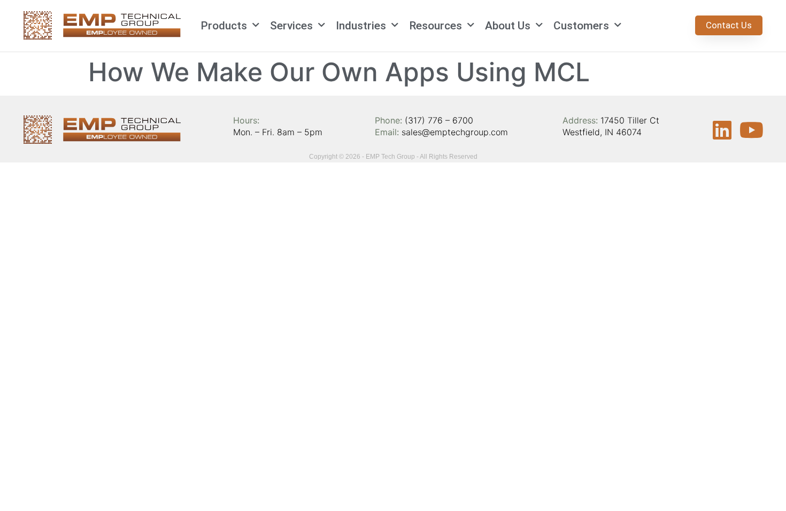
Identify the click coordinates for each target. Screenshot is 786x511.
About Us (507, 25)
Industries (361, 25)
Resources (435, 25)
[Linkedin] (722, 130)
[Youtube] (751, 130)
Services (291, 25)
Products (224, 25)
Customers (581, 25)
